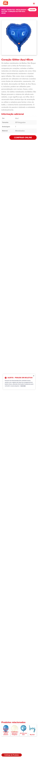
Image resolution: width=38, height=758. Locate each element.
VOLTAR (32, 10)
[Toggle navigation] (34, 3)
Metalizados (21, 10)
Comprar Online (23, 137)
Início (3, 10)
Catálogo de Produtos (11, 755)
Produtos (11, 10)
